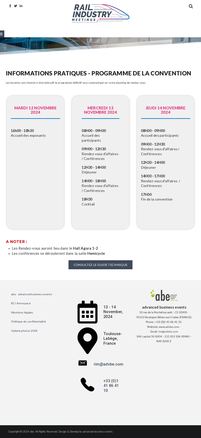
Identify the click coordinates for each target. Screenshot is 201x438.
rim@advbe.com (108, 364)
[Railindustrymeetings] (100, 12)
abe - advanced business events (31, 294)
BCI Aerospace (21, 303)
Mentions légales (22, 312)
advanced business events (98, 431)
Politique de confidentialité (28, 321)
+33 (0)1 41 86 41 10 (111, 385)
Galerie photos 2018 (24, 330)
